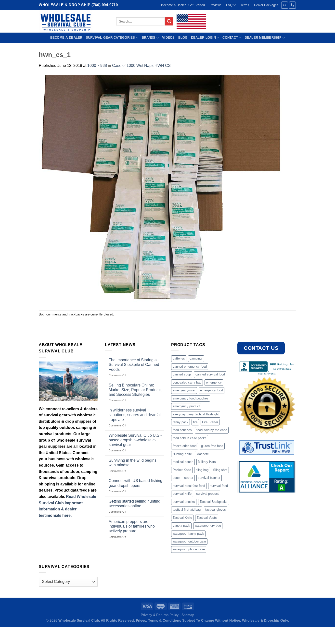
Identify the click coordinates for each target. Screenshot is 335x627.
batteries (179, 358)
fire (195, 422)
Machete (202, 454)
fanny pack (180, 422)
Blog (183, 37)
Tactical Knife (182, 517)
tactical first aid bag (187, 509)
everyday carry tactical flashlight (196, 414)
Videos (168, 37)
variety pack (181, 525)
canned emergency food (190, 366)
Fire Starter (210, 422)
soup (176, 478)
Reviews (215, 5)
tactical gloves (215, 509)
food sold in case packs (189, 438)
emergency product (186, 406)
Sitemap (187, 615)
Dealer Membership (263, 37)
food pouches (182, 430)
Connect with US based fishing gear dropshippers (135, 483)
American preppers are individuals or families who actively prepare (132, 526)
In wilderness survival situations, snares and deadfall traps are (135, 415)
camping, (196, 358)
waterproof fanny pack (188, 533)
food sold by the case (211, 430)
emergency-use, (184, 390)
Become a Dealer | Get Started (183, 5)
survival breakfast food (189, 486)
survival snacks (184, 502)
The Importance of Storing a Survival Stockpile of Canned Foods (134, 364)
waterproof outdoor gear (189, 541)
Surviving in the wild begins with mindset (132, 462)
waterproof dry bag (208, 525)
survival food (219, 486)
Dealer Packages (266, 5)
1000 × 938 (97, 65)
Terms (244, 5)
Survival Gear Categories (110, 37)
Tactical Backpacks (214, 502)
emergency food (211, 390)
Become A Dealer (66, 37)
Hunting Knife (182, 454)
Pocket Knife (182, 470)
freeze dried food (184, 446)
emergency (214, 382)
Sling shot (220, 470)
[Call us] (292, 5)
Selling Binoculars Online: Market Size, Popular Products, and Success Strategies (135, 390)
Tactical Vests (207, 517)
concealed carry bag (187, 382)
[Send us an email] (284, 5)
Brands (148, 37)
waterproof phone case (189, 549)
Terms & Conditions (164, 620)
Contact (230, 37)
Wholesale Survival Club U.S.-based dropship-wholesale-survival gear (135, 440)
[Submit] (169, 21)
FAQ (229, 5)
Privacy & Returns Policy (160, 615)
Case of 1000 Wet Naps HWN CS (141, 65)
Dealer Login (203, 37)
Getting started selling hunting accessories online (134, 503)
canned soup (182, 374)
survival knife (182, 493)
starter (188, 478)
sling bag (202, 470)
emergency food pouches (190, 398)
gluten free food (212, 446)
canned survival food (210, 374)
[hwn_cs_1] (161, 189)
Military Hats (207, 462)
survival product (207, 493)
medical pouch (183, 462)
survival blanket (209, 478)
